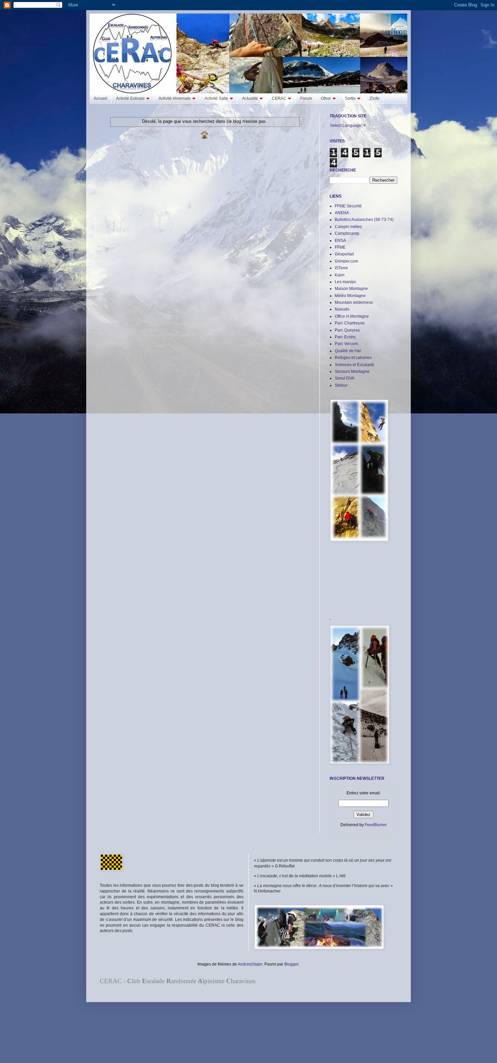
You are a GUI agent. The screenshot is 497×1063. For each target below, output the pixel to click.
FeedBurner (376, 824)
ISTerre (341, 268)
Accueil (100, 98)
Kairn (340, 275)
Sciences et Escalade (354, 364)
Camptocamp (347, 233)
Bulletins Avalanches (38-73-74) (364, 219)
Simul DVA (344, 378)
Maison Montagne (351, 288)
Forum (306, 98)
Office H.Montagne (352, 316)
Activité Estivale (130, 98)
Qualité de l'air (348, 350)
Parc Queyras (347, 330)
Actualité (250, 98)
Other (326, 98)
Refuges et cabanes (353, 357)
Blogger (291, 964)
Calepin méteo (348, 226)
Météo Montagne (350, 295)
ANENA (342, 212)
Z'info (374, 98)
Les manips (345, 281)
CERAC (279, 98)
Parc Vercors (346, 343)
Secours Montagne (352, 371)
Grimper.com (346, 261)
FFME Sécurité (348, 206)
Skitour (341, 385)
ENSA (340, 240)
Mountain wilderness (354, 302)
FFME (340, 247)
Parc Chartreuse (350, 323)
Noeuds (342, 309)
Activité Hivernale (175, 98)
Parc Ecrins (345, 337)
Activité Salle (216, 98)
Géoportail (344, 254)
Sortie (350, 98)
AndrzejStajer (250, 964)
